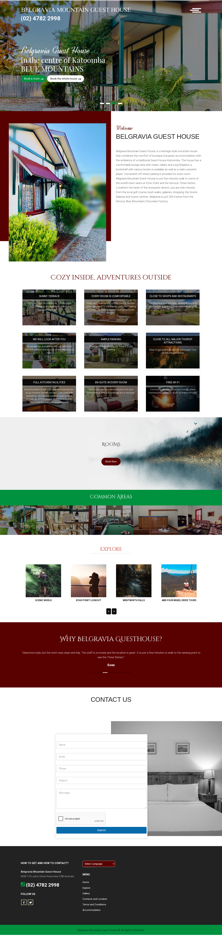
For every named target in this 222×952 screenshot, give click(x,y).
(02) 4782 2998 (40, 18)
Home (86, 882)
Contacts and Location (95, 899)
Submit (101, 830)
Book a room (32, 78)
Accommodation (92, 910)
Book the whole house (64, 78)
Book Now (111, 461)
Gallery (86, 893)
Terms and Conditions (94, 904)
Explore (86, 887)
